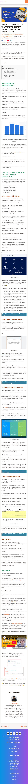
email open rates (17, 152)
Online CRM (14, 778)
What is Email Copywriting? (9, 68)
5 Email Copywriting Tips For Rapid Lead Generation (13, 69)
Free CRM (14, 746)
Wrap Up (5, 78)
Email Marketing (11, 34)
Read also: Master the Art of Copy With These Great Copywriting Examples (13, 534)
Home (2, 36)
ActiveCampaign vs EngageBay (14, 761)
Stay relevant (7, 76)
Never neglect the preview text (10, 72)
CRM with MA (14, 775)
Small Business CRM (14, 773)
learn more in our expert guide (16, 685)
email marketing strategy (15, 579)
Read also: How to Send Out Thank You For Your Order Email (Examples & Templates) (13, 382)
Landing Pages (14, 751)
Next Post (24, 726)
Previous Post (5, 726)
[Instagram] (20, 733)
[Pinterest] (8, 40)
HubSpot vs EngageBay (14, 760)
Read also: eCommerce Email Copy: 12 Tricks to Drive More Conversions (13, 471)
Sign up (3, 678)
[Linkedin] (10, 40)
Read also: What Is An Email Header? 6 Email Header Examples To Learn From (13, 314)
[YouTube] (8, 733)
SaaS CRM (14, 779)
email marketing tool (11, 601)
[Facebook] (2, 40)
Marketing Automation (14, 748)
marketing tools (4, 354)
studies (6, 407)
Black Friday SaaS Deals (14, 753)
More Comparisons (14, 766)
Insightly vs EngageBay (14, 764)
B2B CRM (14, 776)
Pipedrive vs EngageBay (14, 763)
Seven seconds (4, 42)
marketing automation (17, 623)
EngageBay (6, 614)
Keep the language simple (9, 75)
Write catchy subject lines (9, 71)
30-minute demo (14, 678)
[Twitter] (5, 40)
